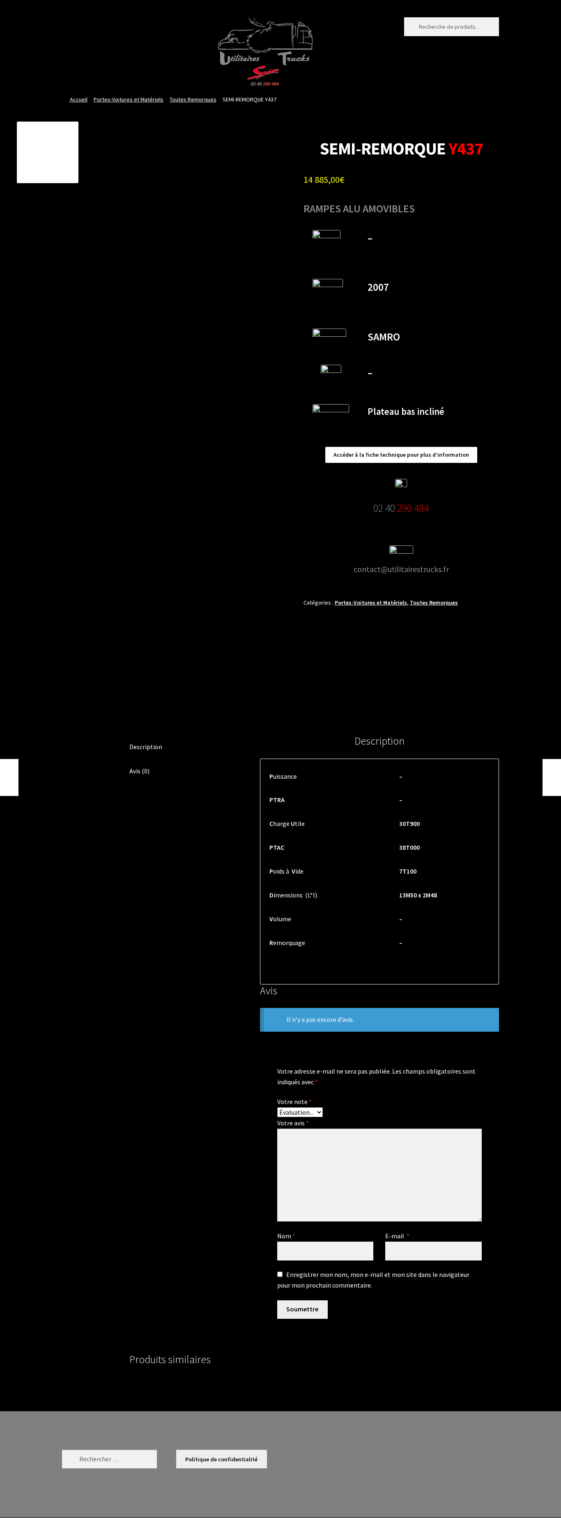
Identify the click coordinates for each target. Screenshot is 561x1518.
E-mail (397, 1236)
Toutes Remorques (193, 99)
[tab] (183, 747)
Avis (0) (139, 771)
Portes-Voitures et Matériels (128, 99)
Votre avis (293, 1123)
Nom (286, 1236)
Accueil (78, 99)
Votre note (294, 1101)
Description (145, 747)
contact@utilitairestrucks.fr (401, 569)
